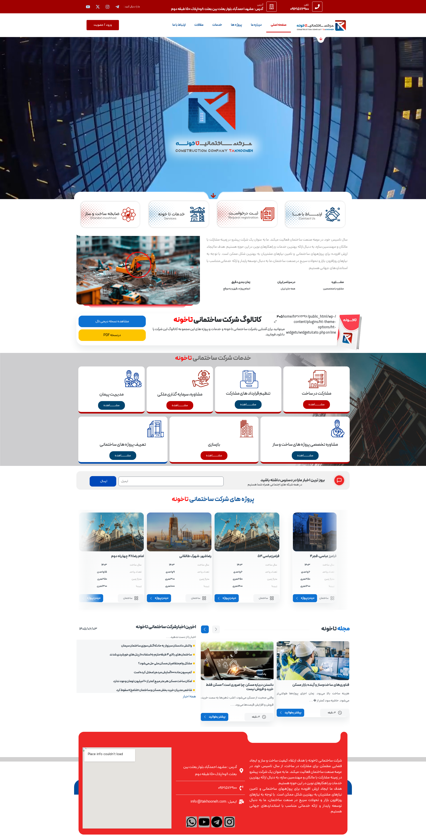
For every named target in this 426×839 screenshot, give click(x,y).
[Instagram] (229, 821)
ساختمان (324, 598)
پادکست (337, 674)
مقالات (198, 25)
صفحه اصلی (278, 25)
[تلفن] (317, 7)
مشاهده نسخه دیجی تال (112, 321)
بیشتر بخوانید (293, 712)
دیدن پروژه (307, 598)
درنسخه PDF (112, 335)
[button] (138, 265)
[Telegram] (216, 821)
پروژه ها (236, 25)
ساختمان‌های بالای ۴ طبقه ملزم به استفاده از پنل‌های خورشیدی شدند (151, 654)
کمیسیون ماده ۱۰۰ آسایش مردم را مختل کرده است (163, 672)
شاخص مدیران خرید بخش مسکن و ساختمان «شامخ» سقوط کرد (154, 690)
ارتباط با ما (178, 25)
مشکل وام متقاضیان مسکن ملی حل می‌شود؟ (165, 663)
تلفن (306, 5)
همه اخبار (189, 696)
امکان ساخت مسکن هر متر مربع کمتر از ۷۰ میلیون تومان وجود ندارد (152, 681)
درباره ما (256, 25)
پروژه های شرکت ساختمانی (213, 499)
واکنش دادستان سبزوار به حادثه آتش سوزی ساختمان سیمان (156, 645)
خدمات (217, 25)
